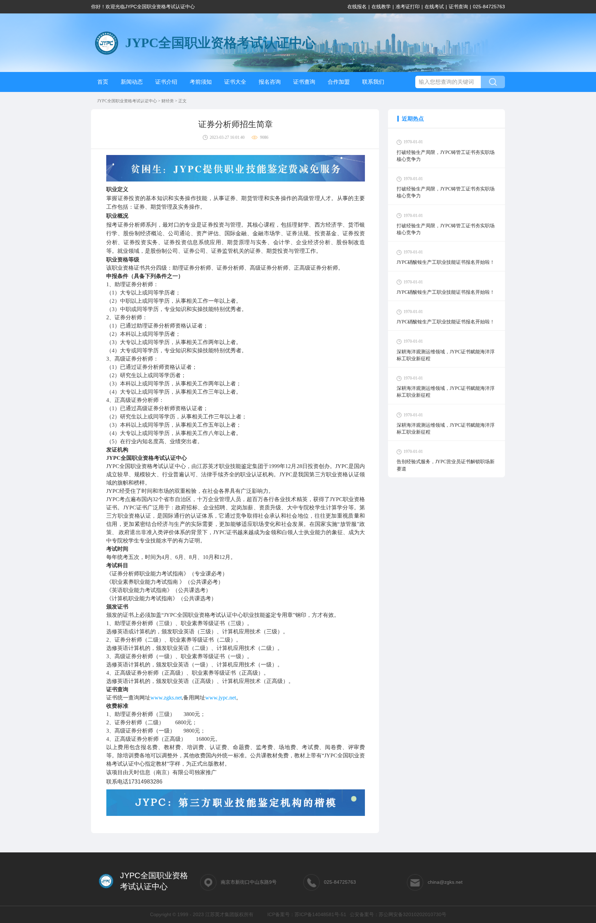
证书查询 (458, 6)
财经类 (168, 100)
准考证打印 (408, 6)
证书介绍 (166, 82)
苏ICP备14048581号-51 (320, 914)
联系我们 (373, 82)
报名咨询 (270, 82)
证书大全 (235, 82)
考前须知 (201, 82)
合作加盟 (339, 82)
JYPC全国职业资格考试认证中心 (127, 100)
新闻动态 (132, 82)
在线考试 (434, 6)
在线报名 (357, 6)
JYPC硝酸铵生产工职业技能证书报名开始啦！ (446, 262)
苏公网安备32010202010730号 (412, 914)
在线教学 (381, 6)
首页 (102, 82)
